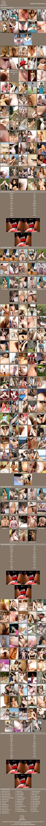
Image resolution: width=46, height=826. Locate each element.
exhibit (11, 198)
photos (34, 203)
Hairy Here (34, 809)
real (34, 210)
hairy (34, 200)
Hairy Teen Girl (35, 811)
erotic (34, 196)
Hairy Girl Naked (20, 794)
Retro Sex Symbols (21, 797)
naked (34, 201)
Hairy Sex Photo (20, 792)
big (34, 193)
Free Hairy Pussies (6, 809)
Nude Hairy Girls (20, 809)
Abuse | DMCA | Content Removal (28, 824)
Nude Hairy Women (6, 796)
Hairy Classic (35, 806)
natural (11, 203)
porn (34, 206)
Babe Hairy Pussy (36, 797)
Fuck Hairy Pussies (21, 806)
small (11, 213)
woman (34, 215)
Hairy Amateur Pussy (6, 794)
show (34, 211)
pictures (34, 205)
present (11, 208)
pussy (34, 208)
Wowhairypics (20, 801)
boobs (11, 195)
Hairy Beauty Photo (6, 791)
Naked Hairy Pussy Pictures (8, 797)
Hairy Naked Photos (36, 791)
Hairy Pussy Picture (6, 792)
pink (11, 206)
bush (34, 195)
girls (11, 200)
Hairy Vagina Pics (36, 801)
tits (34, 213)
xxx (11, 216)
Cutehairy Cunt (20, 799)
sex (11, 211)
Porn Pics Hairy (5, 799)
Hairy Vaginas (20, 796)
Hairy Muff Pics (5, 811)
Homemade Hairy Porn (22, 811)
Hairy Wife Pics (35, 799)
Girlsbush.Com (5, 804)
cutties (11, 196)
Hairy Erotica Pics (36, 796)
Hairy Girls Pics (5, 801)
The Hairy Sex (20, 804)
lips (11, 201)
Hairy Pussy (19, 791)
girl (34, 198)
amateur (11, 193)
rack (11, 210)
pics (11, 205)
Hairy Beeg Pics (5, 806)
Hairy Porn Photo (35, 792)
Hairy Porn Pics (35, 804)
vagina (11, 215)
